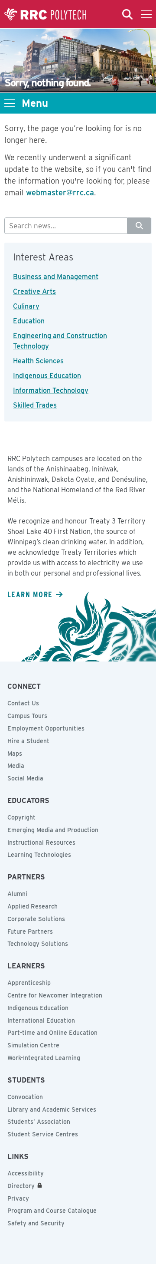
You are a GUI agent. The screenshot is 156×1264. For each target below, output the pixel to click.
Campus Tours (27, 715)
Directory (21, 1185)
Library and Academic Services (51, 1109)
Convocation (25, 1096)
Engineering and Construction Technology (60, 341)
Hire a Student (28, 740)
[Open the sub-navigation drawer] (9, 103)
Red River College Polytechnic (45, 14)
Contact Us (23, 703)
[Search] (139, 225)
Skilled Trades (35, 405)
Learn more (29, 594)
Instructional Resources (41, 842)
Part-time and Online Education (52, 1032)
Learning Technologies (39, 854)
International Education (41, 1020)
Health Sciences (38, 361)
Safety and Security (36, 1223)
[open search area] (127, 14)
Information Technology (50, 390)
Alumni (17, 893)
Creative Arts (34, 291)
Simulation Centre (33, 1045)
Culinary (26, 306)
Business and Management (55, 277)
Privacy (18, 1198)
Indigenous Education (47, 376)
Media (15, 765)
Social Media (25, 778)
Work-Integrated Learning (43, 1057)
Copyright (21, 817)
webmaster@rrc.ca (60, 192)
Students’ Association (38, 1121)
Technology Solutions (37, 943)
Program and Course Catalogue (52, 1210)
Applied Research (32, 906)
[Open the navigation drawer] (146, 14)
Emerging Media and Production (52, 829)
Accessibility (25, 1173)
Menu (35, 103)
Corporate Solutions (36, 918)
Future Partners (30, 931)
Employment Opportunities (45, 728)
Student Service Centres (42, 1134)
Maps (14, 753)
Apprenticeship (29, 982)
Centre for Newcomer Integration (54, 995)
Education (29, 321)
